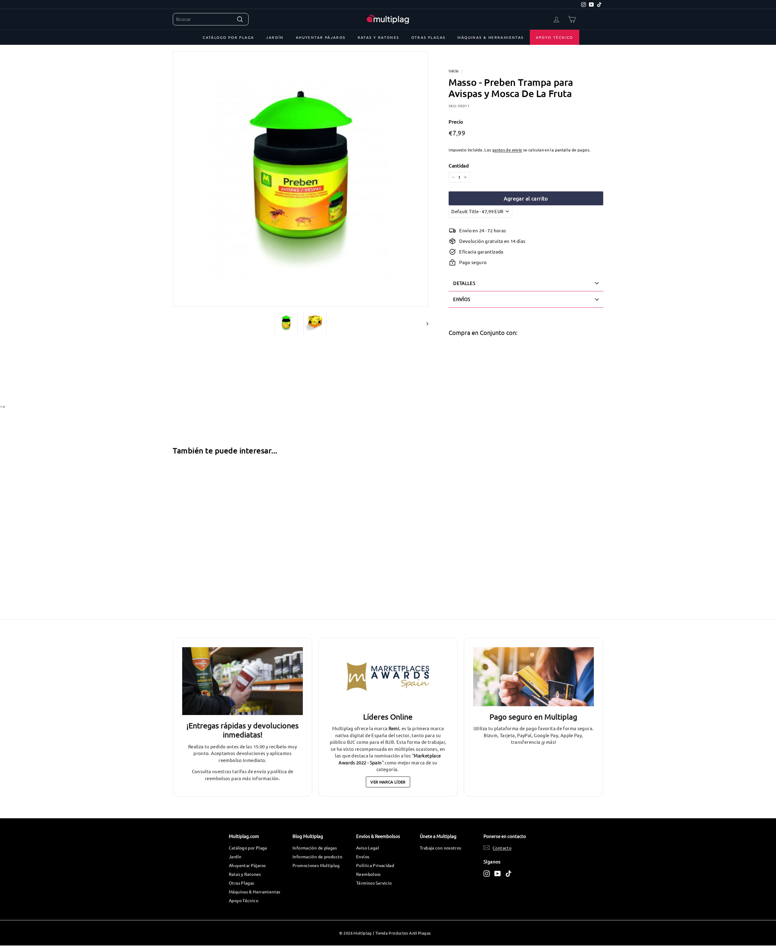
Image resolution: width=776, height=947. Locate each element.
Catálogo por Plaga (228, 37)
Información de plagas (315, 847)
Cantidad (459, 165)
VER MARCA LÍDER (388, 781)
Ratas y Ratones (378, 37)
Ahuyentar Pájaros (321, 37)
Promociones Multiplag (316, 865)
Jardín (274, 37)
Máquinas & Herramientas (490, 37)
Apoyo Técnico (554, 37)
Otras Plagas (428, 37)
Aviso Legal (367, 847)
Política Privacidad (375, 865)
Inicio (454, 70)
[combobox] (211, 19)
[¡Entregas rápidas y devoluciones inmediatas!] (242, 681)
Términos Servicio (374, 883)
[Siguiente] (424, 323)
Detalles (464, 283)
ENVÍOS (461, 299)
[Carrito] (572, 19)
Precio (456, 121)
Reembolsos (368, 874)
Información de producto (318, 856)
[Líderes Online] (388, 676)
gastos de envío (507, 149)
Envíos (362, 856)
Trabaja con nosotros (440, 847)
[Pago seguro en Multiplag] (533, 676)
